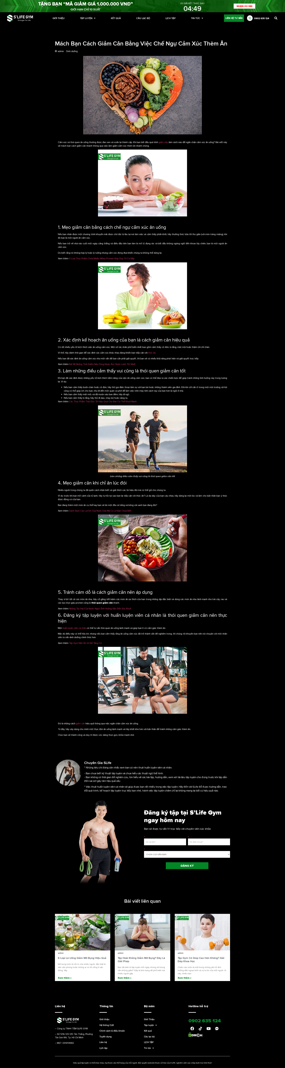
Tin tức (195, 18)
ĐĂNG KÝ (187, 865)
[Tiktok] (200, 1028)
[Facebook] (192, 1028)
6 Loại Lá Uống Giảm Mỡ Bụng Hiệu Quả (82, 957)
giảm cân (163, 142)
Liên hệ (103, 1042)
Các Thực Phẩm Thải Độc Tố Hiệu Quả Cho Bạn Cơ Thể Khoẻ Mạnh (102, 401)
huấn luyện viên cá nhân (74, 628)
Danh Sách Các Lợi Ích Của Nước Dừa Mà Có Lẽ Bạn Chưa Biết (100, 510)
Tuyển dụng (105, 1036)
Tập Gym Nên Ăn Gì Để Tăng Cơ (85, 643)
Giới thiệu (104, 1019)
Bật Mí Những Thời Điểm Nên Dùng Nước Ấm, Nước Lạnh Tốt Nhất (102, 364)
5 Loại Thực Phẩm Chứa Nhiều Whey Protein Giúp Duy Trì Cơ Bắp (101, 258)
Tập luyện (86, 18)
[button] (244, 6)
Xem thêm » (65, 977)
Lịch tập (103, 1048)
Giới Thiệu (59, 18)
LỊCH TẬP (171, 18)
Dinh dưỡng (72, 51)
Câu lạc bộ (143, 18)
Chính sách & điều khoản (112, 1030)
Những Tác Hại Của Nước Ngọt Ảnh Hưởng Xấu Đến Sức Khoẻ (99, 608)
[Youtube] (208, 1028)
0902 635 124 (261, 18)
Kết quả (116, 18)
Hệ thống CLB (106, 1025)
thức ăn (152, 352)
